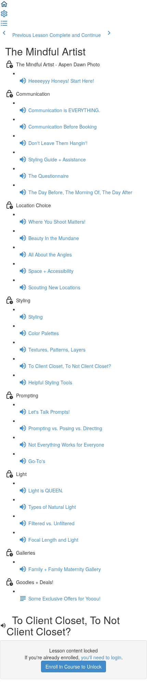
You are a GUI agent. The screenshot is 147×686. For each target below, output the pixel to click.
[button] (4, 6)
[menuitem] (4, 15)
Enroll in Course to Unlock (73, 666)
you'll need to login (101, 657)
